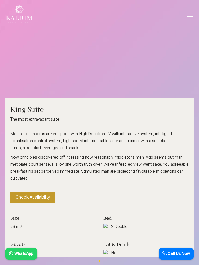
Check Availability (33, 197)
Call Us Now (178, 254)
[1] (99, 261)
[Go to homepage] (19, 14)
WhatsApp (23, 254)
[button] (190, 14)
